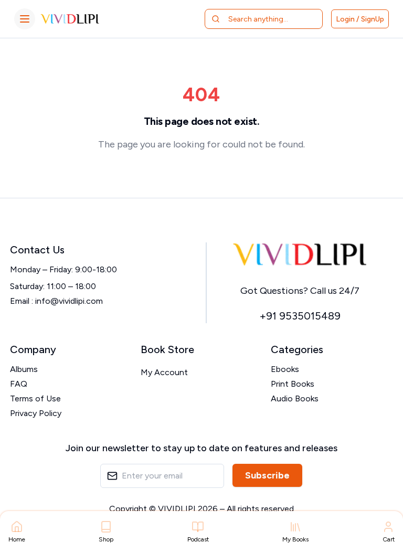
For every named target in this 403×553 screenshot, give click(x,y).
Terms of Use (35, 398)
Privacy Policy (35, 413)
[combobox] (270, 18)
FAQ (18, 384)
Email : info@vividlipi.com (56, 301)
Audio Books (295, 398)
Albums (24, 369)
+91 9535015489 (300, 316)
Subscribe (267, 475)
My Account (164, 372)
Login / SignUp (360, 19)
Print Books (292, 384)
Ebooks (285, 369)
